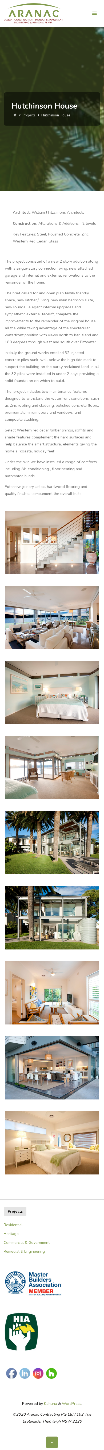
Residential (13, 1224)
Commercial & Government (27, 1242)
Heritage (11, 1233)
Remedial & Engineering (24, 1251)
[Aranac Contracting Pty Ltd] (33, 13)
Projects (29, 115)
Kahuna (50, 1403)
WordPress (71, 1403)
